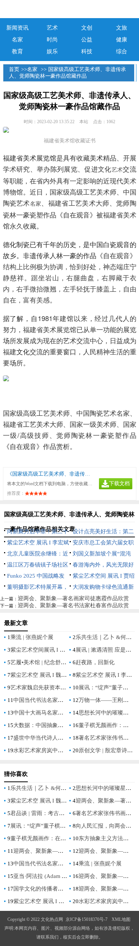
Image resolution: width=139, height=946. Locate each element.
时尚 (52, 40)
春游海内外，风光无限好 (103, 565)
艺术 (52, 28)
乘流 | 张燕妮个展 (31, 637)
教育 (17, 51)
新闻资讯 (17, 28)
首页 (14, 69)
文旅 (121, 28)
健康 (121, 40)
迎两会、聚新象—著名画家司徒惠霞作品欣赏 (73, 598)
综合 (121, 51)
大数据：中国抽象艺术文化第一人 (55, 725)
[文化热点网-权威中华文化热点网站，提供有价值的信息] (69, 9)
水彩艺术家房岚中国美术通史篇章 (55, 750)
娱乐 (52, 51)
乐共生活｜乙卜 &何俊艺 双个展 (50, 788)
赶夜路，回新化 (95, 662)
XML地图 (121, 919)
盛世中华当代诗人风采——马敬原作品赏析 (66, 738)
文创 (86, 28)
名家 (17, 40)
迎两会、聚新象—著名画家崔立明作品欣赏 (66, 851)
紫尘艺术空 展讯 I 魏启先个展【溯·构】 (58, 675)
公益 (86, 40)
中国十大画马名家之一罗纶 (46, 713)
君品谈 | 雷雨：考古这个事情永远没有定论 (62, 813)
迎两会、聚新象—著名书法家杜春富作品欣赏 (73, 605)
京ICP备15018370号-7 (86, 919)
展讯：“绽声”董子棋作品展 (43, 826)
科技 (86, 51)
